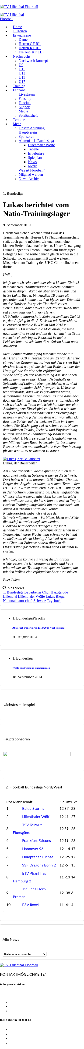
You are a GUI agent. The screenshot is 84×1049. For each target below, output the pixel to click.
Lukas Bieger (56, 596)
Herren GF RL (30, 44)
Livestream (27, 94)
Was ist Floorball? (32, 170)
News (32, 162)
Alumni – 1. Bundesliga (36, 141)
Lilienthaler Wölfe (41, 145)
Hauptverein (28, 132)
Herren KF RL (30, 48)
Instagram (17, 1011)
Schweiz (39, 601)
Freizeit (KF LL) (31, 52)
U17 (22, 82)
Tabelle (33, 149)
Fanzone (19, 90)
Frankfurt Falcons (36, 841)
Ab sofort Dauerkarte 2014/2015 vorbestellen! (38, 627)
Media (23, 111)
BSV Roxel (30, 905)
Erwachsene (22, 35)
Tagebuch (54, 601)
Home (17, 27)
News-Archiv (29, 179)
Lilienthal (10, 596)
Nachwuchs (21, 56)
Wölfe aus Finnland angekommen (31, 667)
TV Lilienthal (19, 1029)
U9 (21, 65)
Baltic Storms (33, 808)
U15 (22, 77)
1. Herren (20, 31)
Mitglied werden (31, 174)
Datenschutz (19, 1043)
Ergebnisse (36, 153)
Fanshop (25, 99)
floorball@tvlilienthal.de (19, 994)
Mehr (17, 124)
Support (24, 107)
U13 (22, 73)
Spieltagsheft (28, 115)
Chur (46, 592)
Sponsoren (26, 136)
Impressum (18, 1038)
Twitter (15, 1006)
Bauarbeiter (32, 592)
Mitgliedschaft (21, 1034)
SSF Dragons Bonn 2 (39, 865)
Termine (19, 120)
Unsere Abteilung (32, 128)
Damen (24, 39)
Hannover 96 (32, 849)
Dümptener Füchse (37, 857)
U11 (22, 69)
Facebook (17, 1002)
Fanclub (25, 103)
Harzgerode (59, 592)
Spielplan (35, 158)
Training (19, 86)
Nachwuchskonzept (33, 61)
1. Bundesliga (13, 592)
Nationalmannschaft (17, 601)
